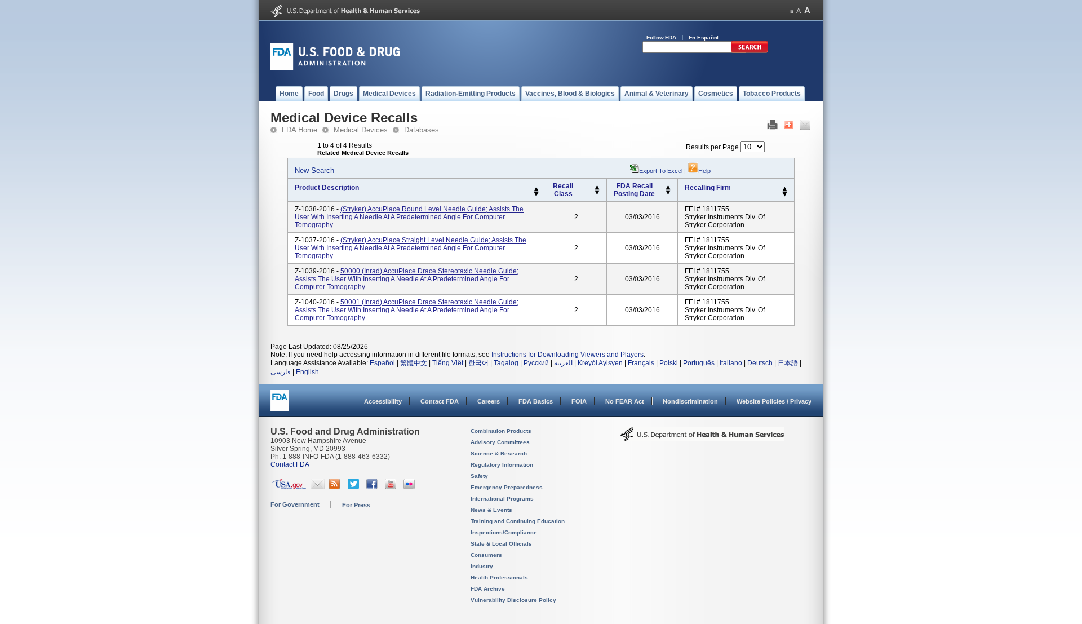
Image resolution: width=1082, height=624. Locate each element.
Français (641, 363)
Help (704, 170)
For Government (295, 504)
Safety (479, 476)
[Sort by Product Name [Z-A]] (536, 194)
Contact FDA (439, 401)
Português (699, 363)
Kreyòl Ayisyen (600, 363)
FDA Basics (535, 401)
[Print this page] (772, 127)
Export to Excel (660, 170)
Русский (536, 363)
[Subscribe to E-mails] (318, 487)
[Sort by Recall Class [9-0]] (597, 193)
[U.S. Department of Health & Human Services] (702, 437)
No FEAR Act (624, 401)
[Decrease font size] (791, 10)
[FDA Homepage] (279, 405)
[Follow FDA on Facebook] (373, 487)
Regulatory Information (502, 465)
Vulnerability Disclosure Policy (513, 600)
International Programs (502, 498)
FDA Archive (488, 589)
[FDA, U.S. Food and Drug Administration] (335, 68)
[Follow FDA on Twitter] (355, 487)
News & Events (491, 510)
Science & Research (499, 453)
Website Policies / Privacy (774, 401)
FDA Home (299, 130)
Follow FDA (661, 37)
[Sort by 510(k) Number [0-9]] (597, 188)
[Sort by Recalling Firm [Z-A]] (784, 194)
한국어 (478, 363)
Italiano (731, 363)
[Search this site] (749, 51)
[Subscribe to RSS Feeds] (336, 487)
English (307, 372)
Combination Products (501, 431)
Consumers (486, 555)
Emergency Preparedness (507, 487)
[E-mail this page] (805, 127)
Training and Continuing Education (518, 521)
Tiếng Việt (447, 363)
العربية (563, 363)
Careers (488, 401)
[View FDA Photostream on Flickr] (410, 487)
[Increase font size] (807, 10)
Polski (668, 363)
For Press (356, 505)
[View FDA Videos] (392, 487)
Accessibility (383, 401)
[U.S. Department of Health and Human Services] (345, 15)
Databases (421, 130)
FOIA (579, 401)
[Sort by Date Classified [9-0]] (668, 193)
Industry (482, 566)
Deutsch (760, 363)
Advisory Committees (500, 442)
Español (382, 363)
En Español (704, 37)
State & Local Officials (501, 544)
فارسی (280, 372)
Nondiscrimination (690, 401)
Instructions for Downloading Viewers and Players (567, 355)
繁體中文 (413, 363)
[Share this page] (788, 127)
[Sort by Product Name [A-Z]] (536, 189)
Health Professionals (499, 577)
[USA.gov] (289, 487)
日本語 (788, 363)
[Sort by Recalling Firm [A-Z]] (784, 189)
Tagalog (506, 363)
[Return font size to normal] (798, 10)
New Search (314, 170)
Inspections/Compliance (504, 532)
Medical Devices (361, 130)
